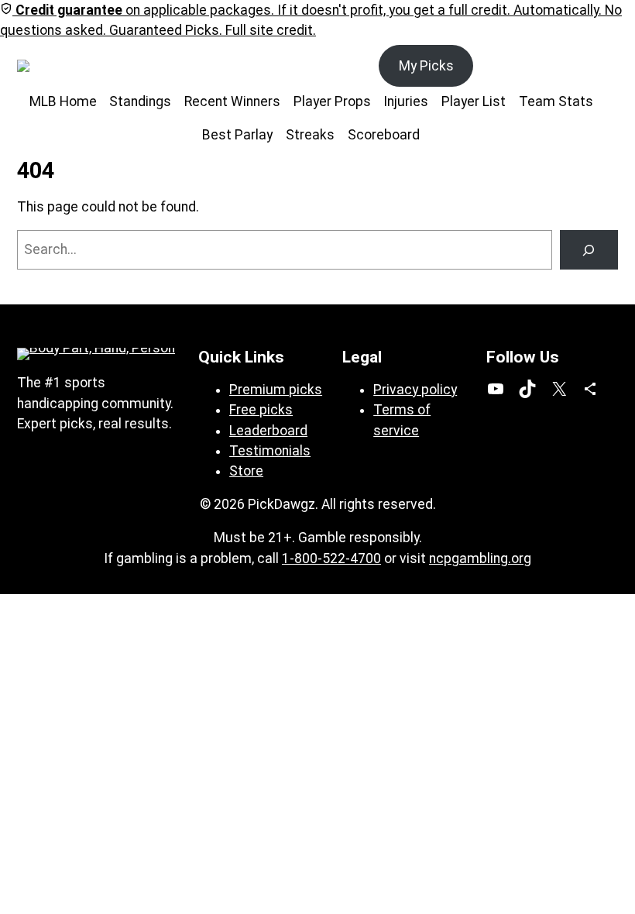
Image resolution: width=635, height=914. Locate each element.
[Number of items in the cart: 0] (601, 66)
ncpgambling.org (480, 558)
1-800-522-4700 (331, 558)
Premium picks (275, 389)
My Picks (426, 66)
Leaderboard (268, 430)
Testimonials (270, 451)
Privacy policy (415, 389)
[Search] (589, 250)
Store (246, 471)
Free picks (261, 409)
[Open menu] (101, 66)
